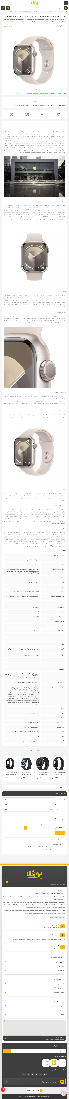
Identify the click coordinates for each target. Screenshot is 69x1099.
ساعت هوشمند (44, 93)
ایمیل (63, 805)
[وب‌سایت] (45, 1074)
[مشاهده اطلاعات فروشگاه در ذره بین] (46, 1063)
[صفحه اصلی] (66, 12)
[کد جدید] (25, 828)
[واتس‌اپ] (28, 1074)
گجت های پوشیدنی (58, 12)
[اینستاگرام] (40, 1074)
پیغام (63, 819)
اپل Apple (60, 93)
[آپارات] (36, 1074)
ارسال (60, 833)
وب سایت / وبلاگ (61, 810)
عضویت (7, 1051)
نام (64, 799)
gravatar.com (40, 846)
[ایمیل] (24, 1074)
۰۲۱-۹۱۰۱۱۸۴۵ (53, 927)
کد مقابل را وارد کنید (60, 827)
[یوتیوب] (32, 1074)
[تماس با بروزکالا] (3, 1089)
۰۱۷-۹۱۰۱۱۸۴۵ (45, 927)
